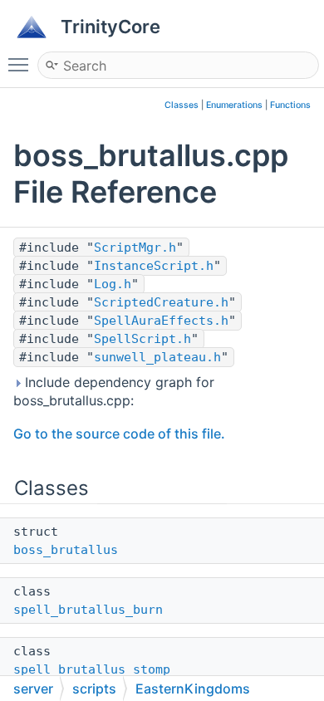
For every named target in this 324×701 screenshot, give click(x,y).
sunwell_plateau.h (157, 357)
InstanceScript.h (154, 265)
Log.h (112, 284)
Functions (290, 105)
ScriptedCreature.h (161, 302)
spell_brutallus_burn (88, 609)
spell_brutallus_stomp (91, 669)
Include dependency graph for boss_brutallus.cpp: (113, 391)
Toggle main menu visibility (22, 64)
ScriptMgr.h (135, 247)
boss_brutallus (65, 549)
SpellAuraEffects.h (161, 320)
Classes (181, 105)
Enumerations (234, 105)
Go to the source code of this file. (119, 433)
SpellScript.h (142, 338)
